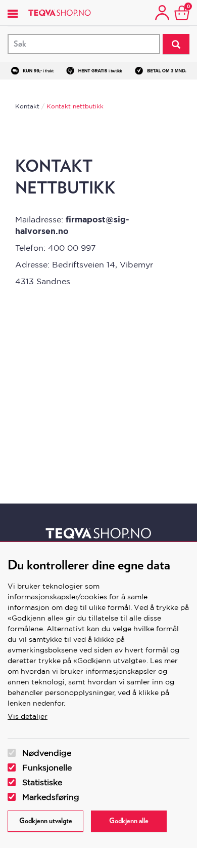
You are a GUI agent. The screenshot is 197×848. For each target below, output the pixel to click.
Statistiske (42, 782)
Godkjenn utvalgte (45, 821)
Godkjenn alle (129, 821)
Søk (176, 44)
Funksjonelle (47, 767)
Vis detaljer (27, 716)
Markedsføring (50, 797)
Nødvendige (46, 753)
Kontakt (27, 106)
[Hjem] (59, 13)
